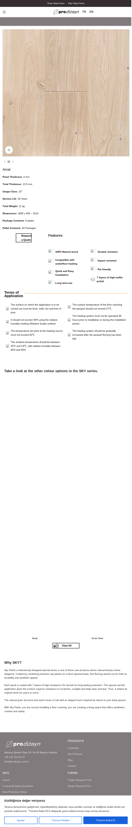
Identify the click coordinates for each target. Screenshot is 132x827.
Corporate (73, 748)
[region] (66, 811)
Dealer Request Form (79, 786)
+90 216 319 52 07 (14, 757)
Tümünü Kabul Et (105, 820)
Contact (72, 765)
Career (6, 780)
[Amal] (34, 506)
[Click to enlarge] (9, 150)
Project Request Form (80, 780)
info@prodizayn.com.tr (16, 761)
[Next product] (13, 162)
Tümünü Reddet (60, 820)
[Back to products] (9, 162)
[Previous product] (5, 162)
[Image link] (23, 744)
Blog (70, 760)
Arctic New (97, 638)
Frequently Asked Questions (18, 786)
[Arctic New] (97, 506)
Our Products (75, 754)
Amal (34, 638)
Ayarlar (21, 820)
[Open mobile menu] (4, 12)
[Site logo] (66, 11)
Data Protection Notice (15, 791)
